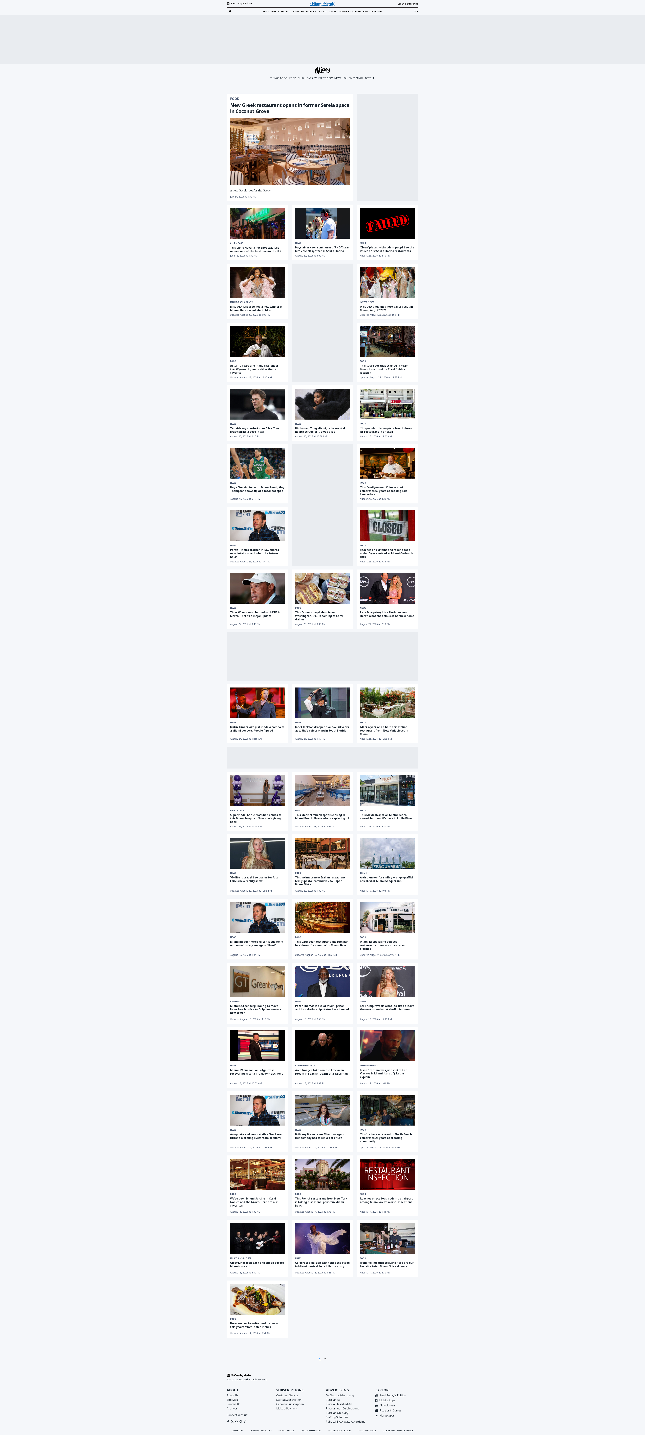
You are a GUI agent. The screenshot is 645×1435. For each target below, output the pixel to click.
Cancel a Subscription (290, 1404)
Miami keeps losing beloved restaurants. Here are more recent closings (383, 945)
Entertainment (369, 1066)
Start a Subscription (289, 1399)
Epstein (299, 11)
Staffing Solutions (337, 1417)
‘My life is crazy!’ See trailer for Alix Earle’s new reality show (254, 879)
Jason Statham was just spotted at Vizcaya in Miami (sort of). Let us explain (383, 1073)
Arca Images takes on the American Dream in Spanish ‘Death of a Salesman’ (321, 1071)
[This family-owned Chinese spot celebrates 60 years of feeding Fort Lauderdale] (387, 463)
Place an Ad (333, 1399)
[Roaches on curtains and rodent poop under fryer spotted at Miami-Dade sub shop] (387, 525)
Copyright (237, 1431)
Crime (363, 873)
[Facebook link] (228, 1421)
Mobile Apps (387, 1400)
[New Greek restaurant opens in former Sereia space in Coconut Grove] (290, 151)
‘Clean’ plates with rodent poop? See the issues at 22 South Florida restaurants (387, 249)
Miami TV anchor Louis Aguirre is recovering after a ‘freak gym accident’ (256, 1071)
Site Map (232, 1399)
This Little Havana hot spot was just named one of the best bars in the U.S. (256, 249)
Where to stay (323, 78)
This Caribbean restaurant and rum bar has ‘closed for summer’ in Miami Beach (321, 943)
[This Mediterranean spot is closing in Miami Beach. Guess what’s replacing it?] (322, 790)
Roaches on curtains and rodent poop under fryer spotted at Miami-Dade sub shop (386, 553)
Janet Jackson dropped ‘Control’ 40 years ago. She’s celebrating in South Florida (322, 728)
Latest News (367, 302)
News (266, 11)
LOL (345, 78)
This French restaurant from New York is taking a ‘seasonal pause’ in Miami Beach (321, 1202)
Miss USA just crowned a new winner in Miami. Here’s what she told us (256, 308)
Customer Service (287, 1395)
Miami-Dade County (241, 302)
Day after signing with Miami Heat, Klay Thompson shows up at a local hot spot (257, 489)
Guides (378, 11)
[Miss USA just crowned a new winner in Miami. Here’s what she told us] (257, 282)
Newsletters (387, 1405)
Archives (232, 1408)
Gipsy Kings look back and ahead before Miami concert (257, 1264)
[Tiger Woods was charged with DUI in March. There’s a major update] (257, 588)
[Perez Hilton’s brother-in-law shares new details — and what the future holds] (257, 525)
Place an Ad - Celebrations (342, 1408)
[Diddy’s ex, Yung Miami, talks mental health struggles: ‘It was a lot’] (322, 404)
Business (235, 1001)
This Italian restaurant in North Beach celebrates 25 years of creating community (386, 1137)
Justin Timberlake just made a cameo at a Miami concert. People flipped (257, 728)
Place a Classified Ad (339, 1404)
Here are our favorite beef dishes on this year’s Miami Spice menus (254, 1325)
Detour (370, 78)
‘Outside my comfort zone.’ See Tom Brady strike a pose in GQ (254, 430)
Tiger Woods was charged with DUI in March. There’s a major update (255, 614)
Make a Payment (286, 1408)
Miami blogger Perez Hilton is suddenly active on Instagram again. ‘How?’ (256, 943)
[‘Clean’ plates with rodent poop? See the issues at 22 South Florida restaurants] (387, 223)
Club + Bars (305, 78)
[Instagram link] (240, 1421)
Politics (311, 11)
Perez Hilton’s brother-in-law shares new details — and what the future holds (254, 553)
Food (292, 78)
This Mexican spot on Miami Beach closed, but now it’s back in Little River (386, 816)
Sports (274, 11)
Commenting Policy (261, 1431)
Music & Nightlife (240, 1258)
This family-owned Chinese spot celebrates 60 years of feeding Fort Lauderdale (383, 490)
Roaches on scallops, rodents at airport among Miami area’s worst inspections (386, 1200)
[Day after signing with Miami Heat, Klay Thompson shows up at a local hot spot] (257, 463)
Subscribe (412, 4)
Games (332, 11)
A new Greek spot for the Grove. (250, 190)
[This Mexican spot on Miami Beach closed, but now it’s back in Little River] (387, 790)
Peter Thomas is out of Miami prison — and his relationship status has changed (322, 1007)
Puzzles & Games (390, 1410)
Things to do (279, 78)
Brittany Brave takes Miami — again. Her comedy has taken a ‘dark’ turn (320, 1136)
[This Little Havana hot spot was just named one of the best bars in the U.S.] (257, 223)
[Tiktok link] (245, 1421)
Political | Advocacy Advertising (345, 1421)
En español (356, 78)
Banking (368, 11)
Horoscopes (387, 1415)
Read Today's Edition (393, 1395)
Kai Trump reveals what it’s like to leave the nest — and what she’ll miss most (387, 1007)
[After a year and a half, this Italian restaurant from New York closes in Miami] (387, 702)
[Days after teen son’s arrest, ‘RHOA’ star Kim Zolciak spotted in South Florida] (322, 223)
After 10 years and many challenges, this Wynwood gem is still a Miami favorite (254, 369)
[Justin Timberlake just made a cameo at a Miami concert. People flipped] (257, 702)
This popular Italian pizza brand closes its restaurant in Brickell (386, 430)
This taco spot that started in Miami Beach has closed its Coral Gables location (384, 369)
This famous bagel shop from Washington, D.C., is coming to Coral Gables (319, 616)
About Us (232, 1395)
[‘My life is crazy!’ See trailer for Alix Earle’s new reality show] (257, 853)
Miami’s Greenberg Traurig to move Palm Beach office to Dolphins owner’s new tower (256, 1009)
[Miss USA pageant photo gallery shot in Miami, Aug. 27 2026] (387, 282)
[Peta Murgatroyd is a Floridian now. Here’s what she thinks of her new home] (387, 588)
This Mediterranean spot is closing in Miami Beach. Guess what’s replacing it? (322, 816)
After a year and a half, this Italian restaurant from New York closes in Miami (384, 730)
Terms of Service (367, 1431)
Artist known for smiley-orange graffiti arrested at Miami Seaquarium (386, 879)
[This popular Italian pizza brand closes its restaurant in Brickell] (387, 404)
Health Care (237, 811)
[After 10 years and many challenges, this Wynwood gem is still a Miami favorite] (257, 341)
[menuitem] (229, 11)
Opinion (322, 11)
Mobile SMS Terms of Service (398, 1431)
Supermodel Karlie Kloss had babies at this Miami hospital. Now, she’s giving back (256, 818)
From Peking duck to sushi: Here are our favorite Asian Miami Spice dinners (387, 1264)
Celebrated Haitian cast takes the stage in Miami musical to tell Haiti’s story (322, 1264)
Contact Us (233, 1404)
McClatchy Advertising (340, 1395)
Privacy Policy (286, 1431)
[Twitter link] (232, 1421)
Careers (356, 11)
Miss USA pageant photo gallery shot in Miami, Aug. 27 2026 (386, 308)
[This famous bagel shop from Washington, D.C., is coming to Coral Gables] (322, 588)
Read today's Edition (241, 3)
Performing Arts (305, 1066)
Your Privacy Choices (339, 1431)
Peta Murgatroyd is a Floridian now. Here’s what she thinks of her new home (387, 614)
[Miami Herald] (322, 4)
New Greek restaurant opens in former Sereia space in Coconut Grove (289, 108)
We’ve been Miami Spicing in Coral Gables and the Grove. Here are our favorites (253, 1202)
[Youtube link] (236, 1421)
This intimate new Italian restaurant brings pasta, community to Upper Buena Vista (320, 881)
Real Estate (287, 11)
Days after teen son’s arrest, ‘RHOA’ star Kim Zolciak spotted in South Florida (322, 249)
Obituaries (344, 11)
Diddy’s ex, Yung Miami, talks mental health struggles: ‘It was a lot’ (320, 430)
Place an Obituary (337, 1412)
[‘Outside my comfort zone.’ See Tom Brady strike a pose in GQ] (257, 404)
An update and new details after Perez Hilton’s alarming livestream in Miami (256, 1136)
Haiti (298, 1258)
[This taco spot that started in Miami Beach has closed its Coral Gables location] (387, 341)
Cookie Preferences (311, 1431)
